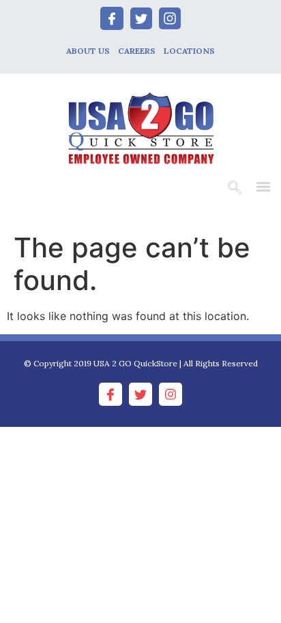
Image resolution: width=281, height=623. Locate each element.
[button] (263, 186)
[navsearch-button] (234, 188)
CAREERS (137, 51)
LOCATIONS (189, 51)
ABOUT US (88, 51)
